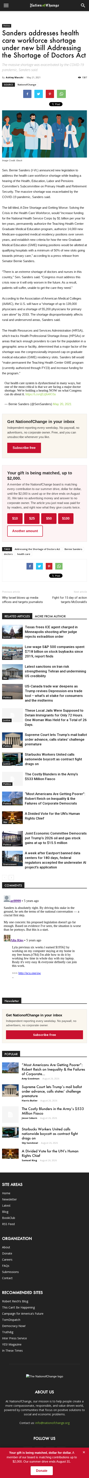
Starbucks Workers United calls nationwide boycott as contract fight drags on (53, 759)
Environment (10, 864)
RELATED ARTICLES (17, 616)
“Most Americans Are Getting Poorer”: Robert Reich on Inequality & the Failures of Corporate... (53, 1069)
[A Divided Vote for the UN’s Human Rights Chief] (12, 817)
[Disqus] (44, 945)
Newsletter (9, 1199)
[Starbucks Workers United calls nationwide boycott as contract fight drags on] (12, 759)
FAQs (5, 1266)
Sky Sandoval (30, 1142)
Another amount (25, 531)
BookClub (8, 1218)
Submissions (10, 1272)
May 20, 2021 (62, 404)
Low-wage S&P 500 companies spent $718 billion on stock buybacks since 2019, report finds (54, 651)
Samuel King (29, 1160)
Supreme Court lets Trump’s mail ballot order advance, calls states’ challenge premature (56, 739)
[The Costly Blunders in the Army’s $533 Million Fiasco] (12, 779)
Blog (5, 1212)
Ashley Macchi (14, 77)
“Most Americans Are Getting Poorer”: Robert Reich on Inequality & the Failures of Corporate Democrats (55, 798)
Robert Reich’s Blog (15, 1301)
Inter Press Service (14, 1338)
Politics (6, 25)
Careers (7, 1259)
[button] (83, 5)
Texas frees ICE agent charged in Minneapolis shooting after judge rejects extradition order (51, 632)
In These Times (12, 1350)
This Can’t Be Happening (18, 1307)
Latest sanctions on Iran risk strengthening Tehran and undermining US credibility (55, 671)
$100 (66, 518)
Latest (6, 1205)
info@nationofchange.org (52, 1423)
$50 (49, 518)
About (6, 1247)
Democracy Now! (13, 1326)
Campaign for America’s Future (22, 1313)
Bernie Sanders (73, 549)
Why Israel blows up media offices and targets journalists (22, 600)
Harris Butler (29, 1100)
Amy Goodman (31, 1078)
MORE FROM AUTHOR (50, 616)
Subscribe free (24, 448)
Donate (7, 1253)
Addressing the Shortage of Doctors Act (37, 549)
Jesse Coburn (29, 1117)
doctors (8, 554)
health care (23, 554)
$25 (32, 518)
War (5, 678)
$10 (15, 518)
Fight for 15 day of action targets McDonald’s (69, 600)
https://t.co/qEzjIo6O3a (40, 394)
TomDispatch (11, 1320)
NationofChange (27, 84)
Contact (7, 1278)
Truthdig (7, 1332)
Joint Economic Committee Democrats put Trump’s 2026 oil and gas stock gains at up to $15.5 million (56, 838)
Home (6, 1193)
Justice (6, 636)
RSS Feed (8, 1224)
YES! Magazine (12, 1344)
